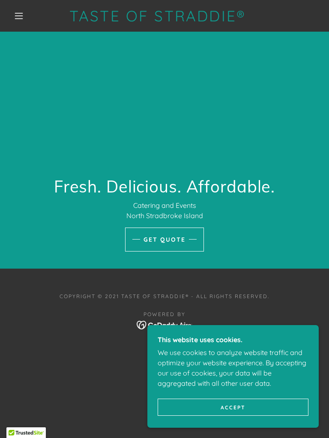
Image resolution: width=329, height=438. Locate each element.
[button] (18, 15)
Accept (233, 407)
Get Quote (164, 239)
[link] (157, 19)
